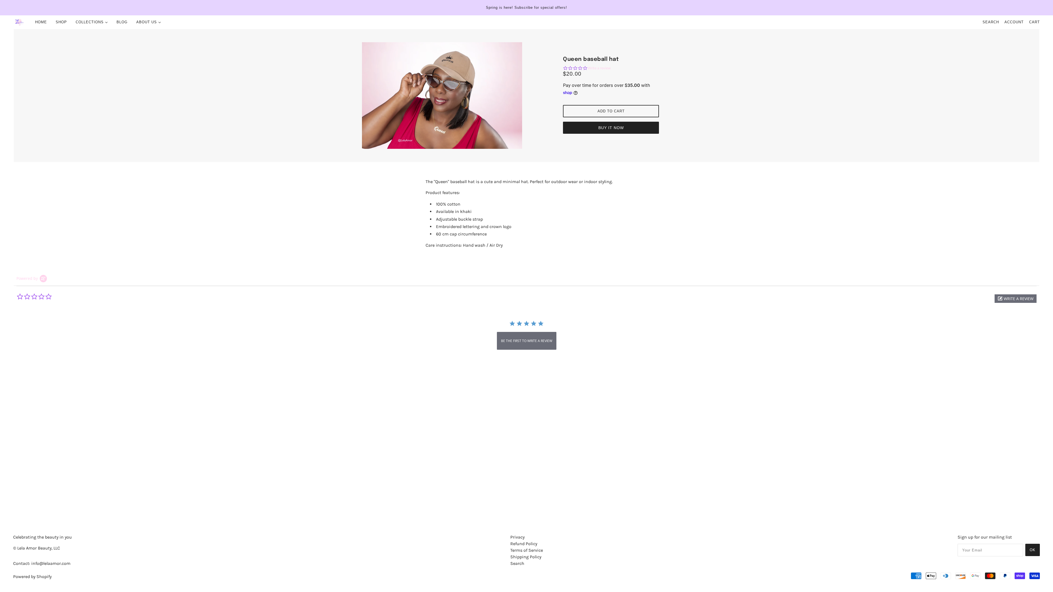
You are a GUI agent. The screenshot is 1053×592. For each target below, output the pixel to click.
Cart (1034, 22)
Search (991, 22)
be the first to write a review (526, 340)
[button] (1016, 298)
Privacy (517, 537)
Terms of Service (526, 550)
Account (1014, 22)
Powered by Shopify (32, 576)
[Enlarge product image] (442, 95)
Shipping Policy (525, 556)
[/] (19, 22)
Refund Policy (523, 543)
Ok (1032, 550)
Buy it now (611, 128)
